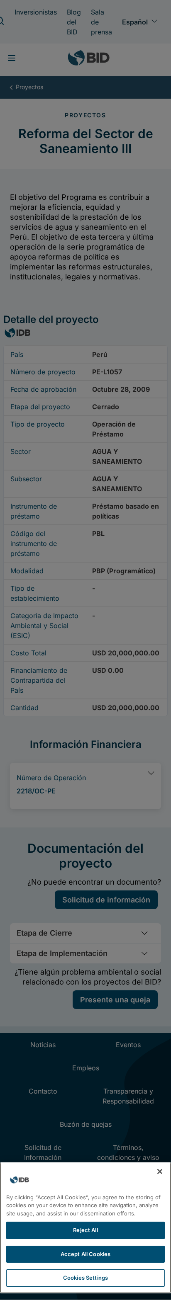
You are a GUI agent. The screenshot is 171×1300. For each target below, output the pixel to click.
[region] (85, 1227)
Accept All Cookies (85, 1254)
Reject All (85, 1230)
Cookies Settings (85, 1277)
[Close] (160, 1171)
